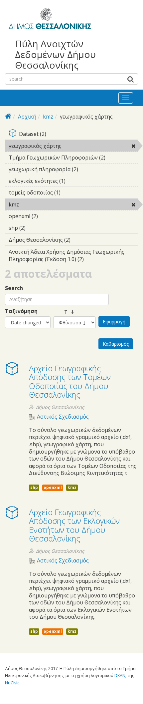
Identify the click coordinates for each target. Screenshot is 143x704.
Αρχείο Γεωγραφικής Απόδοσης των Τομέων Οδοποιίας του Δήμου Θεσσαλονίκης (70, 381)
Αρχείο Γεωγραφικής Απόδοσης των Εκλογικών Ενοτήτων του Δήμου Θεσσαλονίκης (74, 525)
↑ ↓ (63, 311)
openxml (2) (48, 216)
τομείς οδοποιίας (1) (71, 192)
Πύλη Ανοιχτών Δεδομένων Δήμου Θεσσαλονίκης (55, 54)
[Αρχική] (48, 20)
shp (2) (36, 227)
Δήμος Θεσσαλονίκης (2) (64, 240)
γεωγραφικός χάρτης (72, 147)
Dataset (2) (77, 134)
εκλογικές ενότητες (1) (69, 181)
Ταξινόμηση (21, 311)
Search (14, 288)
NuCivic (12, 683)
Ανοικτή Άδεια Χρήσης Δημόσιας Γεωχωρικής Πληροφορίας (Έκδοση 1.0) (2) (72, 256)
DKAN (119, 675)
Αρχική (27, 116)
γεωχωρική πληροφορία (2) (66, 170)
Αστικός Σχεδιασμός (63, 416)
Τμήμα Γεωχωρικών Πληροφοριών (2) (73, 158)
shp (34, 487)
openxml (53, 487)
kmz (48, 116)
